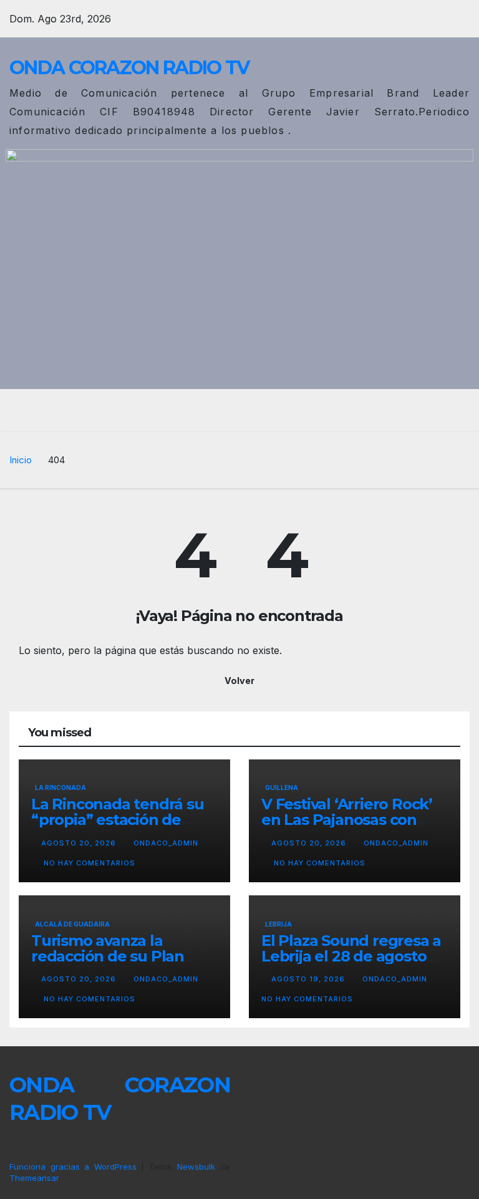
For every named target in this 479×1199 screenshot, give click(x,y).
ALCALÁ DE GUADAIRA (72, 924)
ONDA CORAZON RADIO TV (129, 67)
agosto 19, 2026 (309, 979)
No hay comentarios (89, 863)
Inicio (20, 460)
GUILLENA (281, 787)
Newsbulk (196, 1167)
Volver (239, 680)
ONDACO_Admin (165, 843)
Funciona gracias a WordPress (75, 1167)
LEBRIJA (278, 924)
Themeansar (34, 1178)
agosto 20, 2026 (80, 843)
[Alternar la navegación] (249, 410)
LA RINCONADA (60, 787)
